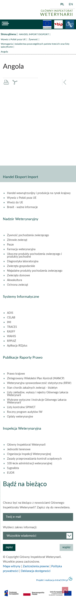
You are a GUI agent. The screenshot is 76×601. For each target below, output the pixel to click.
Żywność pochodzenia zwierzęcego (28, 235)
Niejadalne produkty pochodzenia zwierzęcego (34, 270)
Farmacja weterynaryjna (21, 249)
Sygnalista (13, 468)
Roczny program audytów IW (24, 412)
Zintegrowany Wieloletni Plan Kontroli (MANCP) (35, 378)
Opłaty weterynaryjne (20, 416)
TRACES (12, 327)
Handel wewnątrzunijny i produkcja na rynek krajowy (39, 193)
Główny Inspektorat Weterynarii (26, 444)
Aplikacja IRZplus (17, 345)
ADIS (10, 313)
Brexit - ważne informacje (22, 207)
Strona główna (8, 34)
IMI (9, 322)
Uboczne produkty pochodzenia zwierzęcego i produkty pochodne (34, 255)
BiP (58, 24)
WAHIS (11, 336)
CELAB (11, 317)
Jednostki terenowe (18, 449)
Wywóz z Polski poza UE (13, 39)
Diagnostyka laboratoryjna (22, 261)
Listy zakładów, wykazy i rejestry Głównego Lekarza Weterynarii (37, 394)
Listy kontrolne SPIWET (21, 407)
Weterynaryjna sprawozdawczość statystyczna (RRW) (39, 383)
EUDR (10, 473)
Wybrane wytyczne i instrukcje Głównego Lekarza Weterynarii (36, 401)
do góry (65, 590)
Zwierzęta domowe (18, 275)
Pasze (10, 244)
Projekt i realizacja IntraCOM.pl (52, 580)
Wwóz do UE (15, 202)
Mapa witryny (11, 566)
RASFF (11, 331)
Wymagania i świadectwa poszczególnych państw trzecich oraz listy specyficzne (35, 45)
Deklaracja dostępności (35, 571)
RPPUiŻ (11, 341)
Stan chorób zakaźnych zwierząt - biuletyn (32, 387)
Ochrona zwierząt (17, 285)
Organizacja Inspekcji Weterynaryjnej (29, 454)
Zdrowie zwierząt (17, 240)
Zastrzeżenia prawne (36, 566)
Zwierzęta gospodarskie (21, 266)
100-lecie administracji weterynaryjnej (29, 463)
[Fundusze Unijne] (47, 24)
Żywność (33, 39)
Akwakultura (14, 280)
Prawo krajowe (16, 373)
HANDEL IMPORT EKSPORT (34, 34)
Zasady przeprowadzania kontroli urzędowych (34, 458)
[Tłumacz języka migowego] (69, 24)
